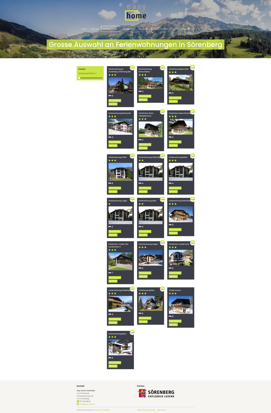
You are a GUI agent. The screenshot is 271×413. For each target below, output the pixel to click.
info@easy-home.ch (87, 404)
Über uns (94, 29)
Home (84, 29)
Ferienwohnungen (110, 29)
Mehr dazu (113, 104)
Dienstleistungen (145, 29)
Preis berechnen (115, 100)
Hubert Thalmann (103, 410)
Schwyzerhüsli (128, 29)
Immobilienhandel (164, 29)
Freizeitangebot (182, 29)
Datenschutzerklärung (146, 410)
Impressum (161, 410)
